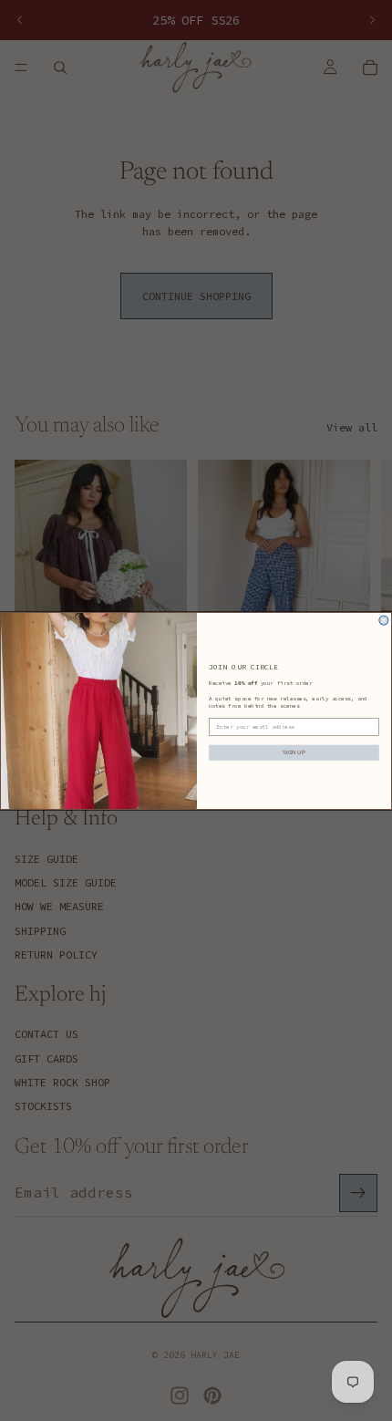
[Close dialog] (383, 620)
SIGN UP (294, 752)
